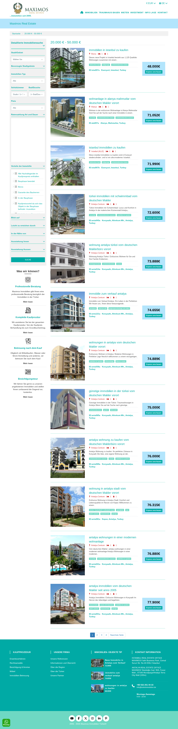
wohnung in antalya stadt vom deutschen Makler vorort (107, 490)
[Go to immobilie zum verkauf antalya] (97, 674)
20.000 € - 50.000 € (33, 33)
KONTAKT (163, 12)
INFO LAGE (150, 12)
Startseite (16, 33)
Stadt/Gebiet (17, 52)
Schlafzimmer (17, 87)
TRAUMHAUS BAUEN (109, 12)
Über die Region (57, 667)
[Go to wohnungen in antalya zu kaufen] (97, 687)
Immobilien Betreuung (19, 675)
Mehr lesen (28, 302)
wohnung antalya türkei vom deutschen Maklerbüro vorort (113, 247)
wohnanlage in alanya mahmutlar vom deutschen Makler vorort (112, 100)
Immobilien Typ (18, 74)
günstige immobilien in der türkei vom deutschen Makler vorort (112, 393)
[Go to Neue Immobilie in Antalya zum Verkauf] (97, 662)
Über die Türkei (57, 671)
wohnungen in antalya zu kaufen (116, 686)
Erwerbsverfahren (17, 659)
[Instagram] (92, 718)
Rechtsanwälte (16, 663)
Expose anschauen (153, 72)
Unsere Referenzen (59, 659)
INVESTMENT (137, 12)
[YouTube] (72, 718)
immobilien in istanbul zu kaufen (108, 50)
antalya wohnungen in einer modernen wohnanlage (112, 539)
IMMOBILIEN (91, 12)
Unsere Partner (57, 675)
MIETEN (125, 12)
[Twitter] (85, 718)
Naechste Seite (117, 635)
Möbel (12, 671)
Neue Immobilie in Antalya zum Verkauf (115, 661)
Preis (13, 101)
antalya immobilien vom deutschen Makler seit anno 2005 (110, 588)
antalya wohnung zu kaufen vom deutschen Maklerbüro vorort (109, 442)
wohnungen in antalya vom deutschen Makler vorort (112, 344)
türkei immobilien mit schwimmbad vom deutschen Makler (113, 198)
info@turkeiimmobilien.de (146, 687)
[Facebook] (79, 718)
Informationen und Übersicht (63, 663)
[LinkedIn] (99, 718)
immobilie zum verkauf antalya (107, 293)
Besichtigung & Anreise (20, 667)
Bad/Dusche (34, 87)
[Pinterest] (106, 718)
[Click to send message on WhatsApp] (6, 722)
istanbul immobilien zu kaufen (107, 147)
